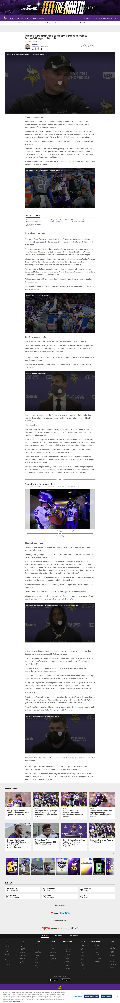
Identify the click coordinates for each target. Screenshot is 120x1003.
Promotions (112, 967)
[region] (60, 996)
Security (68, 965)
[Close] (117, 996)
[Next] (73, 531)
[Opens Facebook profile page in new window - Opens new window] (33, 49)
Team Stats (7, 956)
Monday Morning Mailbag (23, 948)
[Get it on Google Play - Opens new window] (65, 981)
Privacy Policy (16, 1001)
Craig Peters (35, 44)
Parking (68, 954)
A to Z (68, 944)
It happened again (32, 425)
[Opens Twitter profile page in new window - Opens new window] (36, 49)
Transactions (7, 954)
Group (82, 952)
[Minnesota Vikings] (60, 988)
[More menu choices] (46, 18)
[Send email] (89, 46)
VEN (38, 948)
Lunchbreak (22, 952)
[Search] (84, 18)
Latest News (22, 944)
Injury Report (23, 955)
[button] (60, 83)
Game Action (53, 952)
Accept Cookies (106, 996)
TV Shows (37, 962)
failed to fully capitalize (34, 242)
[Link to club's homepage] (5, 18)
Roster (7, 944)
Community (112, 944)
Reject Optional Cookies (91, 996)
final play (78, 131)
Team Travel (52, 962)
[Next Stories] (112, 866)
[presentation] (114, 853)
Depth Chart (7, 946)
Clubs (82, 968)
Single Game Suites (82, 964)
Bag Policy (67, 946)
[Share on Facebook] (82, 46)
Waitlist (82, 955)
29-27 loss (39, 131)
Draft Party (97, 961)
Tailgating (68, 968)
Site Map (113, 970)
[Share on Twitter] (85, 46)
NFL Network (38, 959)
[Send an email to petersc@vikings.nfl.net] (41, 49)
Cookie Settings (77, 996)
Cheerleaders (53, 955)
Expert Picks (22, 958)
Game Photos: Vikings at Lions (40, 484)
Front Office (7, 964)
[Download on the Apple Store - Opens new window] (53, 980)
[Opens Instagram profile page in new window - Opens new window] (38, 49)
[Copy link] (92, 45)
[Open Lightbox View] (60, 514)
